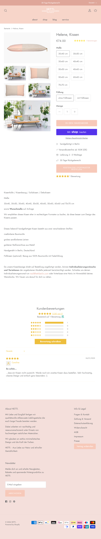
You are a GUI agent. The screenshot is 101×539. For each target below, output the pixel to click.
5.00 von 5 (57, 313)
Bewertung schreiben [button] (50, 341)
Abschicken (15, 493)
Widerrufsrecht (80, 427)
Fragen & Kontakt (81, 414)
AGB (76, 432)
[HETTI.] (50, 10)
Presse (77, 440)
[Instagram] (10, 501)
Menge (59, 106)
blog (55, 19)
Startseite (7, 28)
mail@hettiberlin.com (39, 273)
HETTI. (13, 522)
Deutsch (92, 2)
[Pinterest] (14, 501)
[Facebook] (6, 501)
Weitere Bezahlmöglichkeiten (76, 138)
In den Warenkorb (76, 123)
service (65, 19)
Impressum (78, 436)
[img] (12, 358)
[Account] (89, 10)
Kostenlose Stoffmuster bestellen (76, 168)
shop (45, 19)
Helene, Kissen (18, 28)
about (34, 19)
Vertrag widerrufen (85, 446)
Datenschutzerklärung (83, 423)
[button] (63, 176)
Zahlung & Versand (82, 418)
